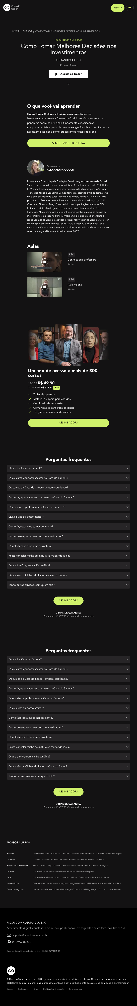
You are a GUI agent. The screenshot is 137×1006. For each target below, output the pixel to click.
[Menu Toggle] (130, 7)
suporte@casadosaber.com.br (30, 935)
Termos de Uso (75, 989)
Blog (36, 989)
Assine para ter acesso (68, 143)
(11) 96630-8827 (22, 942)
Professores (23, 989)
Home (16, 31)
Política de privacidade (53, 989)
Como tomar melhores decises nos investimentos (67, 31)
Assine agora (68, 422)
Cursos (27, 31)
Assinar (118, 7)
